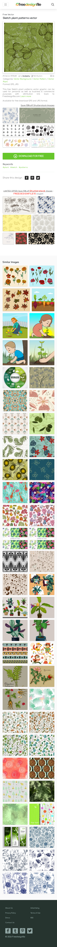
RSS (31, 918)
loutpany (26, 76)
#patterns (23, 167)
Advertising (34, 908)
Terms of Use (35, 913)
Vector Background (22, 79)
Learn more (25, 96)
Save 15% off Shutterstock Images (37, 105)
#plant (6, 167)
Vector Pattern (39, 79)
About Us (9, 908)
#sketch (13, 167)
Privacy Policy (10, 913)
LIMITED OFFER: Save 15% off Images (27, 191)
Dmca (7, 918)
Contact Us (9, 922)
